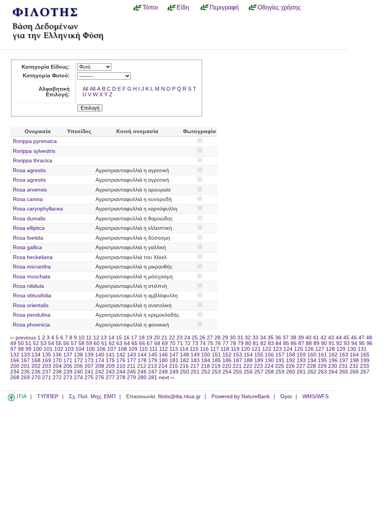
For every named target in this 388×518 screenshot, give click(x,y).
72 (188, 343)
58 (81, 343)
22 (172, 338)
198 (354, 360)
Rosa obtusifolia (32, 295)
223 (258, 366)
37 (286, 338)
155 (258, 355)
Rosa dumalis (29, 218)
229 (322, 366)
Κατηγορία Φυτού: (46, 75)
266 (354, 372)
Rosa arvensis (30, 190)
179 (152, 360)
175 (110, 360)
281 (152, 377)
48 (369, 338)
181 (173, 360)
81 (256, 343)
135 (46, 355)
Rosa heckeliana (33, 257)
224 (269, 366)
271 (46, 377)
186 (227, 360)
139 (89, 355)
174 (99, 360)
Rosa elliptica (29, 228)
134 (36, 355)
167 (25, 360)
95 (362, 343)
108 (122, 349)
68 (157, 343)
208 (99, 366)
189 (258, 360)
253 (216, 372)
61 (104, 343)
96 (369, 343)
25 (195, 338)
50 (21, 343)
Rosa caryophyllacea (38, 209)
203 (46, 366)
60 (97, 343)
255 (237, 372)
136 (57, 355)
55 (59, 343)
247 (152, 372)
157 (280, 355)
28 (217, 338)
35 (271, 338)
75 (210, 343)
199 (364, 360)
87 (301, 343)
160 (311, 355)
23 (180, 338)
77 (225, 343)
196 (333, 360)
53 (44, 343)
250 (184, 372)
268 (14, 377)
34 (263, 338)
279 (131, 377)
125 (298, 349)
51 (28, 343)
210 (120, 366)
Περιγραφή (224, 7)
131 (362, 349)
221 (237, 366)
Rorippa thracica (32, 160)
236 (36, 372)
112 (163, 349)
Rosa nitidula (28, 286)
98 (21, 349)
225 (279, 366)
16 (127, 338)
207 (89, 366)
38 (293, 338)
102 (58, 349)
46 (354, 338)
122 (266, 349)
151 (216, 355)
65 (134, 343)
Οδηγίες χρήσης (279, 7)
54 (51, 343)
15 (119, 338)
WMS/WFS (315, 396)
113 (173, 349)
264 (333, 372)
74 (203, 343)
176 (120, 360)
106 (101, 349)
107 (111, 349)
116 (204, 349)
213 (152, 366)
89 (316, 343)
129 (341, 349)
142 (120, 355)
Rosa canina (28, 199)
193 (301, 360)
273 (67, 377)
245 (131, 372)
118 (225, 349)
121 (256, 349)
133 (25, 355)
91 (332, 343)
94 (354, 343)
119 (235, 349)
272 (57, 377)
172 (78, 360)
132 (14, 355)
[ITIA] (11, 400)
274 (78, 377)
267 (364, 372)
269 (25, 377)
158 (290, 355)
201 (25, 366)
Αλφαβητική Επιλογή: (54, 91)
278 (120, 377)
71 (180, 343)
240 (78, 372)
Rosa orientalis (30, 305)
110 (143, 349)
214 (162, 366)
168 (36, 360)
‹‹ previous (23, 338)
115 (194, 349)
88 (309, 343)
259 (280, 372)
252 (205, 372)
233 (364, 366)
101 (48, 349)
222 (247, 366)
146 (163, 355)
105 (90, 349)
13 (104, 338)
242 (99, 372)
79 (241, 343)
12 (96, 338)
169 (46, 360)
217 (194, 366)
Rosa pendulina (31, 315)
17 (134, 338)
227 (300, 366)
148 (184, 355)
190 (269, 360)
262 (311, 372)
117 (214, 349)
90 (324, 343)
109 (133, 349)
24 (187, 338)
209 (110, 366)
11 (89, 338)
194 (311, 360)
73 (195, 343)
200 (14, 366)
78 (233, 343)
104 (79, 349)
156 (269, 355)
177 (131, 360)
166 (14, 360)
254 (227, 372)
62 (112, 343)
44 (339, 338)
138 (78, 355)
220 (226, 366)
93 (347, 343)
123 (277, 349)
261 (301, 372)
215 (173, 366)
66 (142, 343)
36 (278, 338)
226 (290, 366)
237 (46, 372)
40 (308, 338)
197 (343, 360)
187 (237, 360)
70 (172, 343)
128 (330, 349)
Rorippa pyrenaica (35, 141)
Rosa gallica (27, 247)
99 (28, 349)
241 (89, 372)
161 (322, 355)
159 (301, 355)
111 (153, 349)
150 (205, 355)
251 (195, 372)
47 (361, 338)
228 (311, 366)
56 (66, 343)
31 (240, 338)
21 (164, 338)
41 (316, 338)
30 (233, 338)
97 (13, 349)
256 (248, 372)
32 (248, 338)
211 (131, 366)
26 (202, 338)
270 (36, 377)
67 (150, 343)
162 (333, 355)
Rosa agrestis (29, 170)
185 (216, 360)
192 (290, 360)
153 (237, 355)
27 (210, 338)
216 (184, 366)
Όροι (286, 396)
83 (271, 343)
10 (81, 338)
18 (142, 338)
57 (74, 343)
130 (351, 349)
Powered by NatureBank (240, 396)
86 (294, 343)
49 (13, 343)
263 (322, 372)
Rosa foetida (28, 238)
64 (127, 343)
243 (110, 372)
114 (184, 349)
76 (218, 343)
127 (319, 349)
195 (322, 360)
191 (280, 360)
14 (111, 338)
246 (142, 372)
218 (205, 366)
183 (195, 360)
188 (248, 360)
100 (37, 349)
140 (99, 355)
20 (157, 338)
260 (290, 372)
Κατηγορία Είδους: (46, 67)
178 (142, 360)
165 (364, 355)
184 (205, 360)
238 (57, 372)
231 (343, 366)
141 (110, 355)
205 (67, 366)
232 (353, 366)
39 (301, 338)
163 (343, 355)
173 (89, 360)
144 (142, 355)
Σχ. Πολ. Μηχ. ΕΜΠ (92, 396)
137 (67, 355)
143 (131, 355)
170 (57, 360)
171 (67, 360)
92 (339, 343)
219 (216, 366)
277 (110, 377)
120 (245, 349)
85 (286, 343)
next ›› (166, 377)
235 (25, 372)
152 (227, 355)
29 (225, 338)
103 (69, 349)
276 (99, 377)
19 (149, 338)
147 (173, 355)
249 (173, 372)
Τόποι (150, 7)
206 (78, 366)
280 (142, 377)
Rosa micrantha (32, 267)
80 (248, 343)
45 (346, 338)
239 (67, 372)
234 (14, 372)
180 (163, 360)
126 (309, 349)
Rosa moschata (31, 276)
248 (163, 372)
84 (278, 343)
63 (119, 343)
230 (332, 366)
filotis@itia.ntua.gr (179, 396)
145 (152, 355)
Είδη (183, 7)
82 (263, 343)
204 (57, 366)
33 (255, 338)
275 (89, 377)
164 (354, 355)
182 (184, 360)
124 (288, 349)
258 (269, 372)
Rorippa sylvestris (34, 151)
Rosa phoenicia (31, 325)
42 (324, 338)
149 (195, 355)
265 (343, 372)
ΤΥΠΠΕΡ (47, 396)
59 (89, 343)
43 (331, 338)
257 (258, 372)
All (85, 89)
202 (36, 366)
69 (165, 343)
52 (36, 343)
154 (248, 355)
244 (120, 372)
